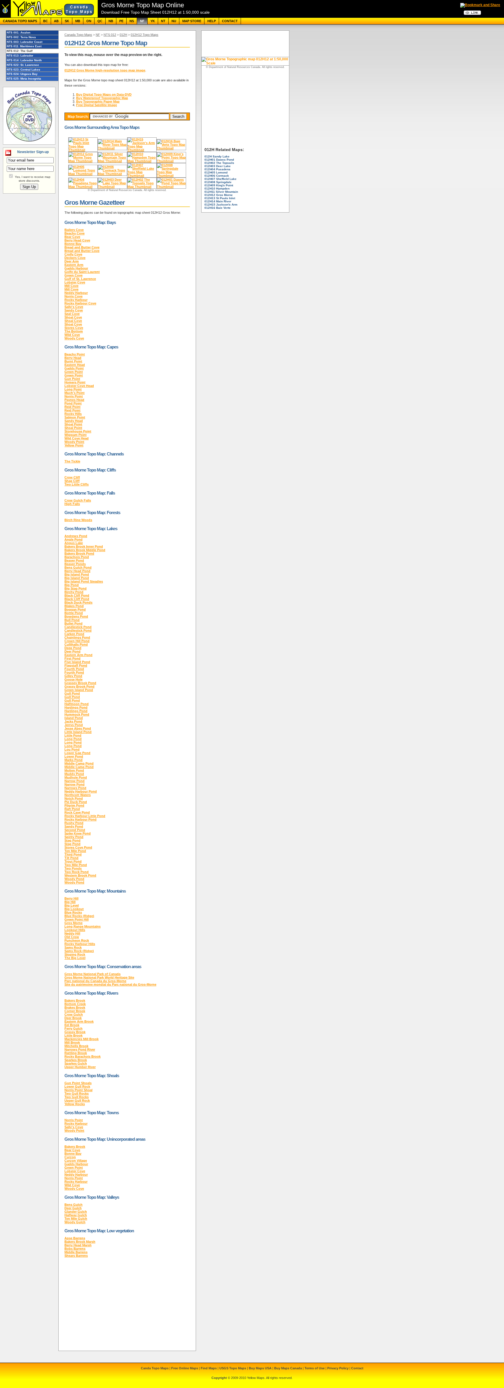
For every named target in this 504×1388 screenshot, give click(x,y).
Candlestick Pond (78, 627)
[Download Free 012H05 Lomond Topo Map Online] (83, 174)
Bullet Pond (73, 623)
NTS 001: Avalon (18, 32)
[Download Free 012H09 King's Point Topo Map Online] (171, 161)
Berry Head (72, 358)
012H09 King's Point (218, 185)
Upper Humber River (80, 1067)
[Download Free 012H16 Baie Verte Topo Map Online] (171, 148)
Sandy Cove (73, 310)
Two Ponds (73, 868)
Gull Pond (72, 693)
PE (121, 21)
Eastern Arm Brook (79, 1021)
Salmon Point (74, 417)
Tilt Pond (71, 858)
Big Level (71, 905)
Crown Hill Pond (77, 641)
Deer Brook (73, 1018)
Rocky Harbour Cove (80, 303)
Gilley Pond (73, 676)
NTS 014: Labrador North (24, 60)
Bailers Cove (74, 230)
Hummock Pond (76, 714)
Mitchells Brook (76, 1046)
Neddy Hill (72, 933)
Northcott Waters (77, 795)
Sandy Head (73, 421)
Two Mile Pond (75, 865)
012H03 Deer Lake (217, 166)
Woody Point (74, 442)
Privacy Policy (338, 1368)
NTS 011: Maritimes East (24, 46)
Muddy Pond (74, 774)
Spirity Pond (73, 837)
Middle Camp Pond (79, 763)
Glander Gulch (75, 1211)
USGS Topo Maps (232, 1368)
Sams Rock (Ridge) (79, 951)
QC (99, 21)
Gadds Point (74, 368)
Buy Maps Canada (288, 1368)
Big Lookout (74, 909)
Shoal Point (73, 424)
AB (56, 21)
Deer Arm (71, 261)
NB (110, 21)
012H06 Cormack (216, 175)
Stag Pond (72, 840)
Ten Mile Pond (75, 851)
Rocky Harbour (76, 300)
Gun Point (72, 379)
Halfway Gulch (75, 1215)
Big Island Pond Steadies (83, 581)
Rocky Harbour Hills (79, 944)
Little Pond (72, 735)
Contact (230, 21)
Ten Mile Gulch (75, 1218)
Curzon (70, 1157)
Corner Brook (74, 1011)
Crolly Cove (73, 254)
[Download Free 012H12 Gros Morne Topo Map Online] (83, 161)
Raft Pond (72, 809)
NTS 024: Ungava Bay (22, 74)
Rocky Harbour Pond (80, 819)
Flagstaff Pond (75, 665)
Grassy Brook (74, 1032)
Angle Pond (73, 539)
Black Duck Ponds (78, 602)
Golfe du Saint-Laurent (82, 272)
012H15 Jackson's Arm (220, 204)
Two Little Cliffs (76, 484)
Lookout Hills (74, 930)
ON (88, 21)
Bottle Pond (73, 613)
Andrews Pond (75, 536)
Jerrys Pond (73, 725)
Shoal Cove (73, 317)
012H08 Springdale (218, 182)
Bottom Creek (75, 1004)
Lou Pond (72, 749)
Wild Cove (72, 335)
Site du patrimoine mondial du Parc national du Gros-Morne (110, 984)
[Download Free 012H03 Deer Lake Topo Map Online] (112, 186)
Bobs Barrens (74, 1248)
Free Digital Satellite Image (96, 105)
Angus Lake (73, 543)
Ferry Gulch (73, 1028)
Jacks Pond (73, 721)
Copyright (219, 1378)
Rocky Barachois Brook (82, 1056)
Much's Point (74, 393)
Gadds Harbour (76, 268)
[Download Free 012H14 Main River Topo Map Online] (112, 148)
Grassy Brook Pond (79, 686)
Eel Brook (71, 1025)
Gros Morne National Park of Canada (92, 974)
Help (211, 21)
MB (77, 21)
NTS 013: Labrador (20, 55)
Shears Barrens (76, 1255)
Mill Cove (71, 286)
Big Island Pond (76, 574)
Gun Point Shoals (78, 1083)
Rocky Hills (73, 414)
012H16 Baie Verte (217, 207)
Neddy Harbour (76, 293)
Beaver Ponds (75, 564)
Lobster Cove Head (79, 386)
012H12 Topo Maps (144, 34)
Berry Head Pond (77, 571)
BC (45, 21)
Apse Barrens (74, 1238)
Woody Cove (74, 338)
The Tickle (72, 461)
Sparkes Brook (75, 1060)
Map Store (191, 21)
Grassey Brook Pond (80, 683)
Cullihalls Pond (76, 644)
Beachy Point (74, 354)
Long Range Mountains (82, 926)
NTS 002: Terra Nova (21, 37)
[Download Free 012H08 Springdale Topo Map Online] (171, 175)
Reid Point (72, 407)
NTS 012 (110, 34)
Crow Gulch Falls (77, 500)
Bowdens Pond (76, 616)
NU (174, 21)
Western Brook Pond (80, 875)
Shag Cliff (72, 481)
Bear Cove (72, 237)
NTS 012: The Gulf (19, 50)
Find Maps (209, 1368)
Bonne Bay (72, 244)
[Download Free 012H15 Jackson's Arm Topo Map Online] (142, 150)
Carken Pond (74, 634)
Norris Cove (73, 296)
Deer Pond (72, 651)
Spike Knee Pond (77, 833)
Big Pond (71, 585)
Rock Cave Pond (77, 812)
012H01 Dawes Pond (219, 159)
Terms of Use (314, 1368)
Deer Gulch (73, 1208)
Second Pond (74, 830)
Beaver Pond (74, 560)
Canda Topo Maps (155, 1368)
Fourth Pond (74, 669)
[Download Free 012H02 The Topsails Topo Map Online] (142, 186)
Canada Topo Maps (20, 21)
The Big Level (74, 958)
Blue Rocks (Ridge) (79, 916)
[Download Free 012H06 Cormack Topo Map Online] (112, 174)
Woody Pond (74, 879)
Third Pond (73, 854)
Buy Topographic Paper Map (98, 101)
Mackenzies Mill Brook (81, 1039)
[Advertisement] (127, 1304)
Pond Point (73, 403)
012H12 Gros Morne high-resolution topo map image (104, 70)
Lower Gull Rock (77, 1086)
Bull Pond (72, 620)
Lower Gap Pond (77, 753)
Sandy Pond (73, 826)
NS (132, 21)
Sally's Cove (73, 307)
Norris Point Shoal (78, 1090)
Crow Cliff (72, 477)
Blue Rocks (73, 912)
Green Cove (73, 275)
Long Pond (73, 739)
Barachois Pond (76, 557)
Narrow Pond (74, 781)
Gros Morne (73, 923)
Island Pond (73, 718)
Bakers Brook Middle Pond (84, 550)
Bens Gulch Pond (78, 567)
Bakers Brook (74, 1000)
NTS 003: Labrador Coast (24, 41)
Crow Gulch (73, 1014)
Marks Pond (73, 760)
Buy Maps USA (260, 1368)
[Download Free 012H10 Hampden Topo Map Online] (142, 161)
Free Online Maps (184, 1368)
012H (123, 34)
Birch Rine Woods (78, 520)
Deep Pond (72, 648)
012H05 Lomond (216, 172)
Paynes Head (74, 400)
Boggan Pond (75, 609)
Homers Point (74, 382)
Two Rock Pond (76, 872)
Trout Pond (73, 861)
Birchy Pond (73, 592)
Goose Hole (73, 679)
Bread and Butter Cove (81, 247)
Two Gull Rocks (76, 1093)
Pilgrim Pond (74, 805)
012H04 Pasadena (217, 169)
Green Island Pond (78, 690)
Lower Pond (73, 756)
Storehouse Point (77, 431)
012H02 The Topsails (219, 162)
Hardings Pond (76, 707)
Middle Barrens (76, 1252)
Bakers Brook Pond (79, 553)
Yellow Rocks (74, 1104)
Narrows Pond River (79, 1049)
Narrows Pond (75, 788)
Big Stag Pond (75, 588)
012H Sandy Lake (217, 156)
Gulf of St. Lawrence (80, 279)
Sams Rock (73, 947)
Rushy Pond (73, 823)
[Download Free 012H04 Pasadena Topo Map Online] (83, 186)
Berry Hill (71, 898)
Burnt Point (73, 361)
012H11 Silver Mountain (221, 191)
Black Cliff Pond (76, 595)
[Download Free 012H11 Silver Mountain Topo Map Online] (112, 161)
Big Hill (70, 902)
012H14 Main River (217, 201)
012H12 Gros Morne (218, 195)
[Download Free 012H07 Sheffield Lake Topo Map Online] (142, 175)
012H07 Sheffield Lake (220, 178)
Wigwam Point (75, 435)
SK (67, 21)
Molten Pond (74, 770)
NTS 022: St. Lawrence (23, 64)
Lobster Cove (74, 282)
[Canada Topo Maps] (49, 16)
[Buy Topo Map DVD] (29, 142)
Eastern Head (74, 365)
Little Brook (73, 1035)
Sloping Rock (74, 954)
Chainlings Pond (77, 637)
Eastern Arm (73, 265)
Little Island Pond (78, 732)
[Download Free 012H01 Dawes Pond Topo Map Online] (171, 186)
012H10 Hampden (217, 188)
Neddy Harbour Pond (80, 791)
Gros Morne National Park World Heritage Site (99, 977)
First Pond (72, 658)
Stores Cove (73, 328)
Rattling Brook (75, 1053)
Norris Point (73, 396)
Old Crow (71, 937)
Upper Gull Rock (77, 1100)
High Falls (72, 504)
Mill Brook (72, 1042)
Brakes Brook (74, 1007)
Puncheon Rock (76, 940)
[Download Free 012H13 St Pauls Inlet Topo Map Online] (83, 150)
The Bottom (73, 331)
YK (152, 21)
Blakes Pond (74, 606)
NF (142, 21)
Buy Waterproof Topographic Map (102, 98)
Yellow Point (73, 445)
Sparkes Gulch (75, 1063)
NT (163, 21)
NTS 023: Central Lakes (23, 69)
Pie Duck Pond (75, 802)
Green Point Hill (76, 919)
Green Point (73, 372)
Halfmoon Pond (76, 704)
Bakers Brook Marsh (79, 1241)
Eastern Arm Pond (78, 655)
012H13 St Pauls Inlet (219, 198)
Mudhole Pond (75, 777)
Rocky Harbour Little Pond (84, 816)
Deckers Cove (74, 258)
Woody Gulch (74, 1222)
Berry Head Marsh (78, 1245)
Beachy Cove (74, 233)
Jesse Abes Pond (77, 728)
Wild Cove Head (76, 438)
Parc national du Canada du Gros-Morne (95, 981)
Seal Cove (72, 314)
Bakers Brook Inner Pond (83, 546)
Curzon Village (75, 1160)
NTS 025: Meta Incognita (24, 78)
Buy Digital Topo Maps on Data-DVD (104, 94)
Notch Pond (73, 798)
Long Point (73, 389)
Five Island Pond (77, 662)
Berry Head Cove (77, 240)
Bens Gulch (73, 1204)
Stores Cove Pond (78, 847)
